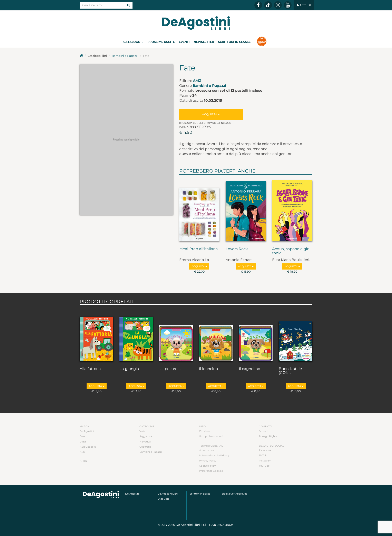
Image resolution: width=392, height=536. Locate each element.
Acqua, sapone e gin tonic (291, 251)
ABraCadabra (88, 446)
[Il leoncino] (216, 335)
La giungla (129, 369)
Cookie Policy (207, 465)
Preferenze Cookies (211, 470)
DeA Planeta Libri (196, 23)
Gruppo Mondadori (211, 436)
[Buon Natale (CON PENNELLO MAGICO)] (295, 335)
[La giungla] (136, 335)
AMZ (197, 81)
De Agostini (87, 431)
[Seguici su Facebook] (258, 5)
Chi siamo (205, 431)
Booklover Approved (234, 493)
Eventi (184, 42)
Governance (206, 450)
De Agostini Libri (167, 493)
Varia (142, 431)
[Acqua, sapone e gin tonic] (292, 210)
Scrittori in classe (234, 42)
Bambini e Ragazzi (125, 56)
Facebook (265, 450)
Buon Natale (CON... (290, 371)
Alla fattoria (90, 369)
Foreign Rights (268, 436)
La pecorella (170, 369)
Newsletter (204, 42)
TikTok (263, 455)
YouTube (264, 465)
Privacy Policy (207, 460)
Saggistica (145, 436)
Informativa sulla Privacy (214, 455)
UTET (83, 441)
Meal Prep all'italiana (198, 249)
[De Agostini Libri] (81, 56)
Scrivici (263, 431)
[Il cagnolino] (256, 335)
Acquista (210, 114)
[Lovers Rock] (246, 210)
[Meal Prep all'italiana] (199, 210)
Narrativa (145, 441)
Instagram (265, 460)
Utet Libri (163, 498)
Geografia (145, 446)
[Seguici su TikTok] (268, 5)
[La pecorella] (176, 335)
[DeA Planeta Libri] (101, 494)
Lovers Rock (237, 249)
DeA (82, 436)
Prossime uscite (161, 42)
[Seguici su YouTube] (288, 5)
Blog (83, 460)
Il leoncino (208, 369)
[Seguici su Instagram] (278, 5)
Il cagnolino (249, 369)
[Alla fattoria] (96, 335)
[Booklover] (261, 42)
